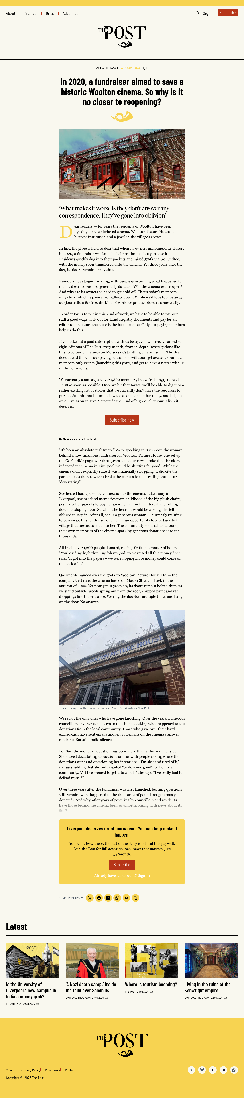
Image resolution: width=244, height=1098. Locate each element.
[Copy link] (135, 898)
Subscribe (228, 12)
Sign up (11, 1070)
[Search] (197, 13)
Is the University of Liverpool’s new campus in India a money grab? (31, 990)
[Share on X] (90, 898)
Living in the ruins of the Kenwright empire (208, 987)
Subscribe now (122, 419)
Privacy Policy (30, 1070)
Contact (70, 1070)
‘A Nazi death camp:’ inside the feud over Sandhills (91, 987)
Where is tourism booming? (151, 984)
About (10, 13)
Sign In (208, 13)
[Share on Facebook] (99, 898)
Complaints (52, 1070)
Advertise (70, 13)
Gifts (50, 13)
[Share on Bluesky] (126, 898)
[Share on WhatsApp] (117, 898)
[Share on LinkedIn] (108, 898)
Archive (31, 13)
